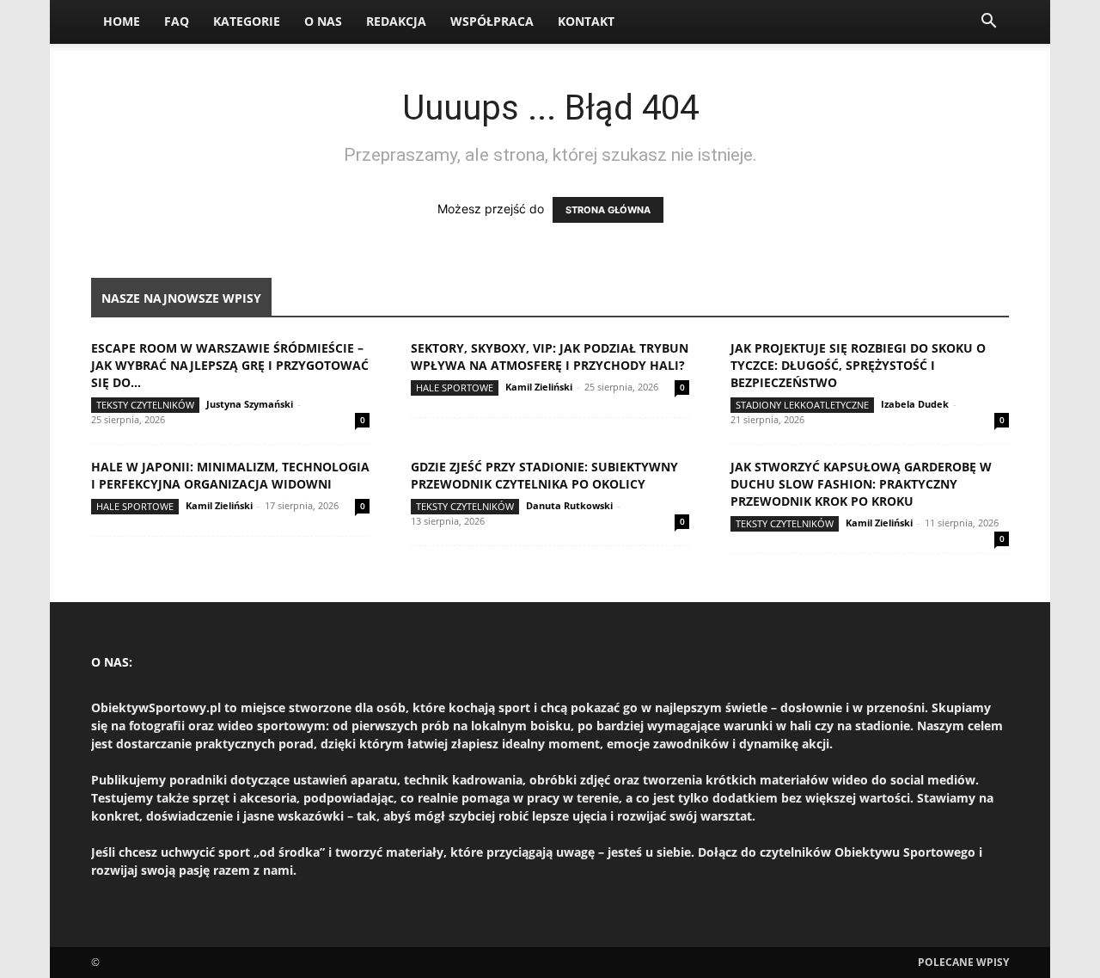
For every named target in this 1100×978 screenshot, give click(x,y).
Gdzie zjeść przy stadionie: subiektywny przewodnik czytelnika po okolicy (544, 475)
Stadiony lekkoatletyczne (802, 404)
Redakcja (396, 21)
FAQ (176, 21)
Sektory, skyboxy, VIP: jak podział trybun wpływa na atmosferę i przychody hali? (549, 356)
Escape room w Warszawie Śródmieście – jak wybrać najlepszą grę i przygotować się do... (230, 365)
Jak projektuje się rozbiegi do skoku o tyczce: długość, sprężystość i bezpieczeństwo (858, 365)
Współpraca (492, 21)
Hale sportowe (454, 387)
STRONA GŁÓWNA (608, 210)
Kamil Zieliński (538, 386)
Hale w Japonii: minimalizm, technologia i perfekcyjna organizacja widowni (230, 475)
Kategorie (246, 21)
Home (121, 21)
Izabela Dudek (915, 403)
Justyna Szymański (249, 403)
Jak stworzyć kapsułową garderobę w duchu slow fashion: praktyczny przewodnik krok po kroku (861, 483)
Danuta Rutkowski (569, 505)
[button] (988, 23)
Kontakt (586, 21)
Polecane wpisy (963, 962)
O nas (323, 21)
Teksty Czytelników (145, 404)
